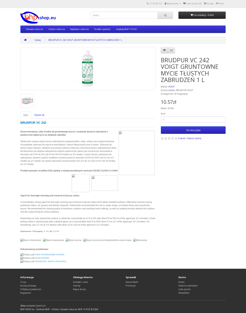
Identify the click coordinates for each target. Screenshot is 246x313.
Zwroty (76, 285)
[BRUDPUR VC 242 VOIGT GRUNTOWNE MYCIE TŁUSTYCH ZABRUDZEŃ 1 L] (87, 68)
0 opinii (181, 138)
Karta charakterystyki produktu (49, 254)
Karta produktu (42, 258)
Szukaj (37, 40)
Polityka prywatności (30, 289)
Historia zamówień (188, 285)
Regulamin (25, 292)
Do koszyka (193, 130)
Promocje (131, 285)
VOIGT (171, 86)
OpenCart (40, 305)
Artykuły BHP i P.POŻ (126, 29)
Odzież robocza (56, 29)
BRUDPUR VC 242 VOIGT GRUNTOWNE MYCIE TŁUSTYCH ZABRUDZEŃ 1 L (85, 40)
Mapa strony (79, 289)
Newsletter (183, 292)
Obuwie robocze (34, 29)
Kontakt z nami (80, 282)
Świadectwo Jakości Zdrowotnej (50, 261)
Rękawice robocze (79, 29)
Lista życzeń (184, 289)
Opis (25, 114)
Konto (181, 282)
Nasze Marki (132, 282)
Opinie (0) (39, 114)
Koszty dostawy (28, 285)
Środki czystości (102, 29)
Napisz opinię (194, 138)
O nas (23, 282)
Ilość (163, 113)
